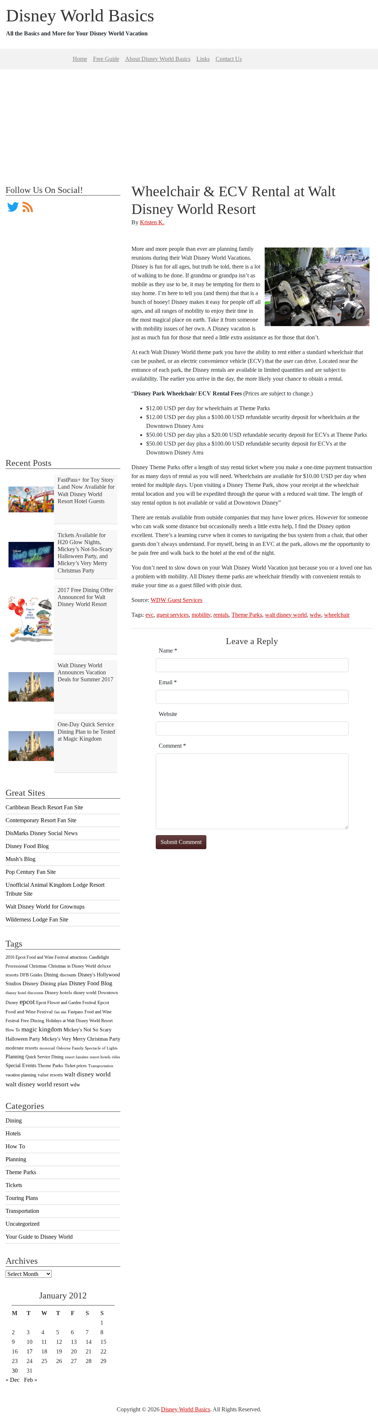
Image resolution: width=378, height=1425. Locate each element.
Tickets (14, 1185)
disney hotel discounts (24, 993)
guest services (173, 615)
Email (168, 682)
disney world (84, 992)
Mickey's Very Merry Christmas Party (81, 1039)
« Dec (13, 1380)
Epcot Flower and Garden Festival (66, 1002)
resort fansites (76, 1057)
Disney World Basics (80, 15)
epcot (27, 1002)
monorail (47, 1048)
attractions (78, 957)
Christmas (38, 966)
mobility (201, 615)
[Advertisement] (189, 121)
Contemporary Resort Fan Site (41, 820)
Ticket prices (76, 1065)
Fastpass (75, 1011)
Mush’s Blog (20, 859)
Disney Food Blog (27, 846)
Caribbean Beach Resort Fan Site (44, 807)
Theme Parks (50, 1065)
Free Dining (32, 1020)
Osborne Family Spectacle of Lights (86, 1048)
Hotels (13, 1133)
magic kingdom (41, 1029)
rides (116, 1057)
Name (168, 650)
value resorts (50, 1075)
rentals (220, 615)
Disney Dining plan (45, 983)
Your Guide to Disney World (39, 1237)
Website (168, 714)
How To (13, 1030)
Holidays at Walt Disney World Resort (79, 1020)
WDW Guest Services (176, 600)
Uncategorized (22, 1224)
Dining (51, 975)
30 (15, 1370)
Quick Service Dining (44, 1056)
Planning (15, 1056)
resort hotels (100, 1057)
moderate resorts (22, 1048)
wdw (75, 1084)
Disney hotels (58, 992)
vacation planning (21, 1075)
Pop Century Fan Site (31, 872)
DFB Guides (31, 975)
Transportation (100, 1066)
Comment (172, 746)
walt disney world (87, 1074)
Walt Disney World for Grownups (45, 906)
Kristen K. (152, 222)
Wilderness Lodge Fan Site (37, 919)
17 (29, 1351)
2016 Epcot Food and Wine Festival (37, 957)
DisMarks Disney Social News (42, 833)
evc (149, 615)
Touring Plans (22, 1198)
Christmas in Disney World (72, 966)
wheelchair (337, 615)
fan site (60, 1012)
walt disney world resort (37, 1084)
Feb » (30, 1380)
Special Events (21, 1065)
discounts (68, 975)
